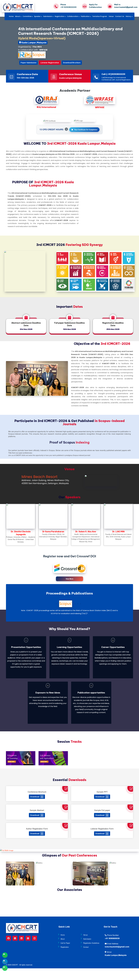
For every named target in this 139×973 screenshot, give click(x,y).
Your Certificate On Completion (85, 130)
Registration (59, 16)
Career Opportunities (113, 647)
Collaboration (72, 16)
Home (11, 16)
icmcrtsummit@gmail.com (117, 946)
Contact (86, 947)
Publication (85, 16)
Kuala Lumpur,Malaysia (116, 955)
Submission (47, 16)
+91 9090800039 (112, 938)
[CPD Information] (66, 129)
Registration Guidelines (91, 943)
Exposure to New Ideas (48, 692)
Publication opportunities (91, 692)
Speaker (37, 16)
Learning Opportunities (69, 647)
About (17, 16)
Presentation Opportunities (26, 647)
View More (69, 579)
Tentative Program (99, 16)
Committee (27, 16)
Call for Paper (65, 943)
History (128, 16)
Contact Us (119, 16)
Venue (111, 16)
